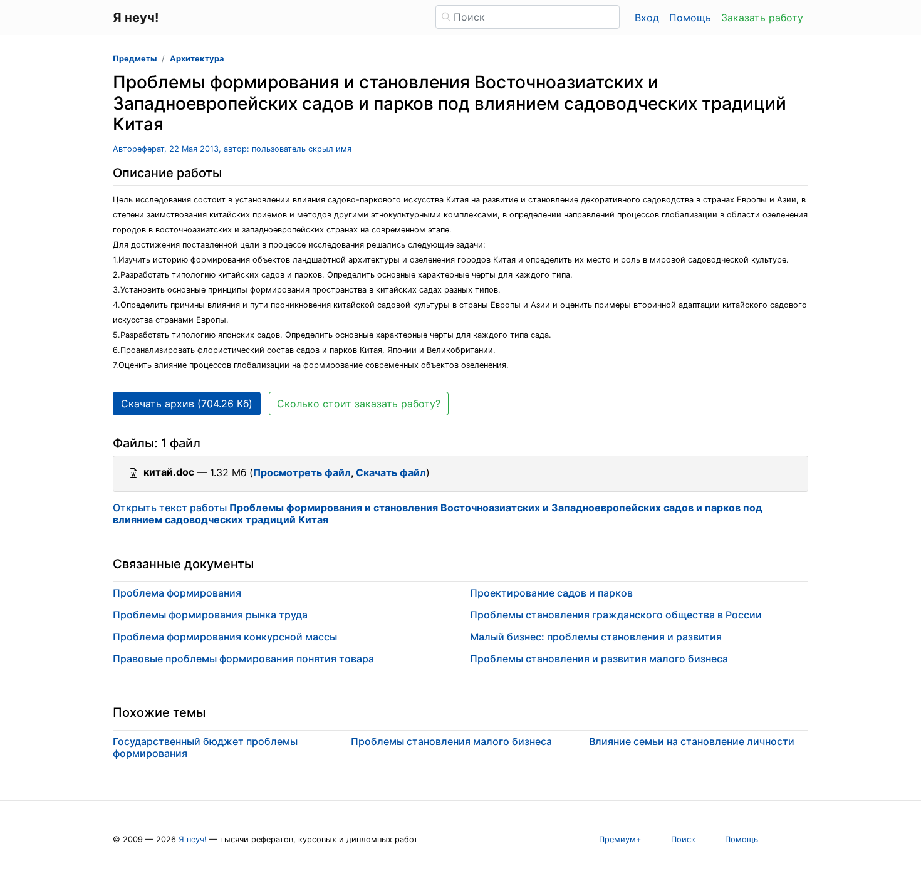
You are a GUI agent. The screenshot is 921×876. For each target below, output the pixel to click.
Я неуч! (193, 839)
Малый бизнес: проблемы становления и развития (596, 636)
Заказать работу (762, 17)
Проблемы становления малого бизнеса (451, 741)
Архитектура (197, 58)
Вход (647, 17)
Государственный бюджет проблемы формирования (205, 747)
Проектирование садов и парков (551, 593)
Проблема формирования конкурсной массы (225, 636)
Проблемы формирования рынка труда (210, 614)
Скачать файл (391, 472)
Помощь (690, 17)
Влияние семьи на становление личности (691, 741)
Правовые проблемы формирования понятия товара (243, 658)
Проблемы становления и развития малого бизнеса (599, 658)
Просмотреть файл (302, 472)
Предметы (135, 58)
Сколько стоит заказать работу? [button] (358, 403)
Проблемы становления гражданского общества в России (616, 614)
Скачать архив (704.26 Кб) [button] (186, 403)
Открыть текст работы (437, 513)
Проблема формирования (177, 593)
